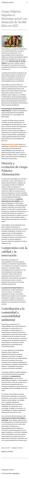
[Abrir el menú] (27, 2)
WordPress (16, 473)
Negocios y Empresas (7, 451)
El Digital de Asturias (7, 2)
